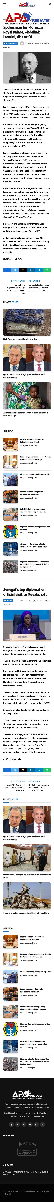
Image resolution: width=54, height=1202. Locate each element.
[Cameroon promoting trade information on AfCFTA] (10, 496)
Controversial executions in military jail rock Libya (26, 913)
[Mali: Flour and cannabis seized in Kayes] (27, 322)
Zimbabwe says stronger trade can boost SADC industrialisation (39, 788)
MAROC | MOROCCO (10, 43)
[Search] (50, 4)
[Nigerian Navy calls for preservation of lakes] (10, 531)
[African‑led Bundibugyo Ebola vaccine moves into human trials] (10, 549)
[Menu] (4, 4)
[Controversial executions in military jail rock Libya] (27, 895)
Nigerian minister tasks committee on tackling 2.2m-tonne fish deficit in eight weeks (34, 564)
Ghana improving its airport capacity (35, 474)
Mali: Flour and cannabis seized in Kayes (21, 339)
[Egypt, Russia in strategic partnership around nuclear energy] (27, 357)
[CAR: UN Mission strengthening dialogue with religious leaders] (10, 514)
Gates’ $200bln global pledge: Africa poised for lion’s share (15, 788)
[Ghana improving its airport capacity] (10, 479)
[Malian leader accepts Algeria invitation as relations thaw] (27, 857)
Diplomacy (8, 601)
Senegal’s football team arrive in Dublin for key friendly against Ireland (39, 288)
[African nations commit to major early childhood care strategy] (27, 395)
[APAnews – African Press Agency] (27, 4)
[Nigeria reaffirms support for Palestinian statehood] (10, 444)
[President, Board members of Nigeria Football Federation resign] (10, 461)
